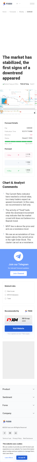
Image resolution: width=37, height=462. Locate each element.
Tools (9, 298)
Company (7, 413)
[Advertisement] (18, 33)
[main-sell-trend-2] (18, 101)
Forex (5, 405)
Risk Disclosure (28, 438)
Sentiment (7, 397)
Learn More (9, 457)
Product (6, 389)
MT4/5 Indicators (12, 295)
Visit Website (18, 328)
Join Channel (18, 273)
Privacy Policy (17, 438)
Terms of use (7, 438)
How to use (10, 291)
